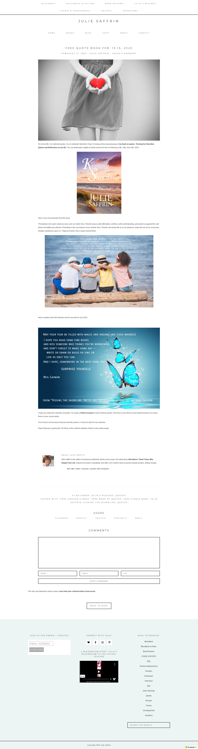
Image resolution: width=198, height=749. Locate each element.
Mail (68, 469)
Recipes (149, 701)
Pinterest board (86, 413)
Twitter (78, 469)
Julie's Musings (102, 495)
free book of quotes (106, 499)
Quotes (121, 495)
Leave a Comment (124, 53)
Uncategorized (149, 710)
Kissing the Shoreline (99, 502)
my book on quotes (127, 144)
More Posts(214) (103, 469)
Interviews (149, 681)
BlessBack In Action (148, 646)
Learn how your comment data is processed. (77, 591)
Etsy (148, 661)
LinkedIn (93, 469)
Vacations (149, 715)
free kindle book (136, 499)
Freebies (148, 671)
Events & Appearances (149, 666)
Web (72, 469)
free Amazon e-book (75, 499)
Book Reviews (148, 651)
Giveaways (148, 676)
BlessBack (149, 642)
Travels (149, 706)
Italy (148, 686)
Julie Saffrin (99, 21)
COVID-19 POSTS (149, 656)
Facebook (85, 469)
